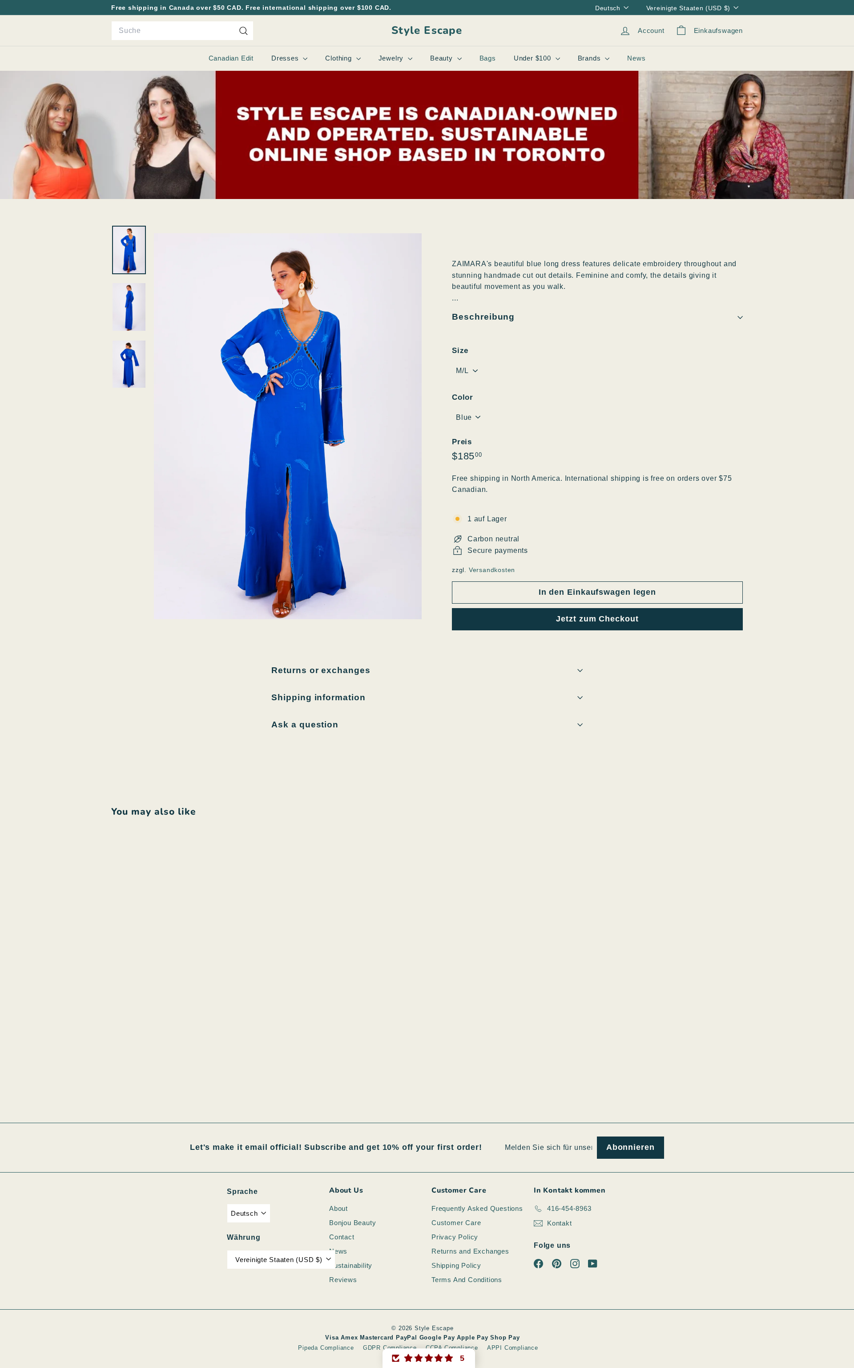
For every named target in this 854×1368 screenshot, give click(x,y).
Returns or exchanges (321, 670)
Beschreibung (483, 316)
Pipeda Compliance (326, 1347)
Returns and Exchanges (470, 1251)
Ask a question (304, 724)
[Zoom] (288, 426)
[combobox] (182, 31)
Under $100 (533, 58)
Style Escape (426, 30)
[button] (429, 1358)
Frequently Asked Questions (477, 1208)
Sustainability (350, 1265)
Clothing (339, 58)
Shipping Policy (456, 1265)
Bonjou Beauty (352, 1222)
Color (462, 397)
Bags (487, 58)
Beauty (442, 58)
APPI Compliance (512, 1347)
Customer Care (456, 1222)
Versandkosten (492, 570)
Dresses (286, 58)
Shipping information (318, 697)
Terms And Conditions (466, 1279)
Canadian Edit (231, 58)
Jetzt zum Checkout (597, 618)
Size (460, 350)
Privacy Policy (454, 1237)
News (636, 58)
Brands (590, 58)
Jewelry (392, 58)
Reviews (343, 1279)
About (338, 1208)
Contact (341, 1237)
